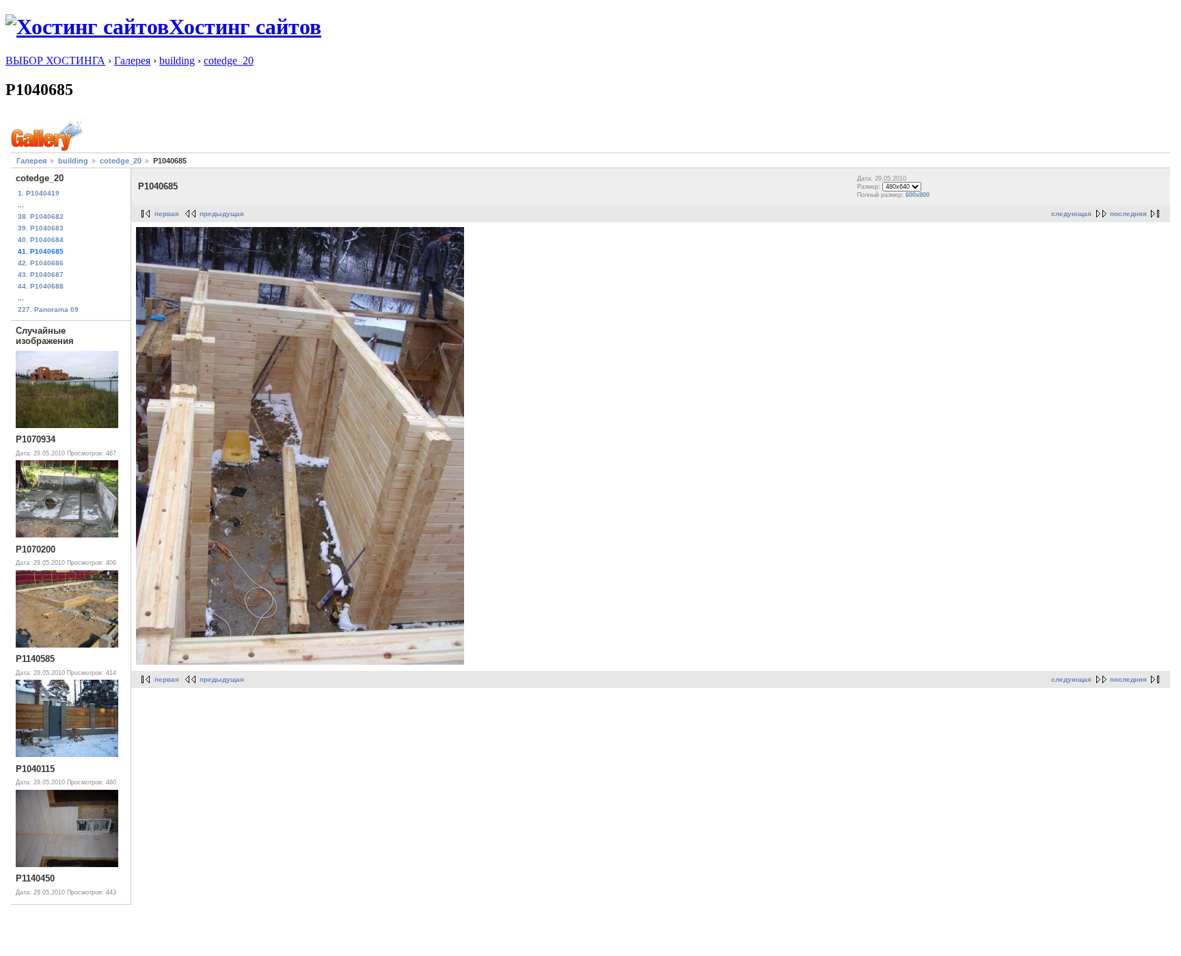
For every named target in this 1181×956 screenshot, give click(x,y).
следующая (1071, 213)
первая (166, 213)
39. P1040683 (41, 228)
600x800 (917, 194)
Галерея (132, 60)
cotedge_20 (229, 60)
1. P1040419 (38, 193)
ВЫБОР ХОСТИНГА (55, 60)
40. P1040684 (41, 239)
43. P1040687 (41, 274)
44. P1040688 (41, 286)
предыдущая (222, 213)
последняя (1128, 213)
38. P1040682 (41, 216)
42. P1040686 (41, 263)
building (177, 60)
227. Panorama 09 (48, 309)
